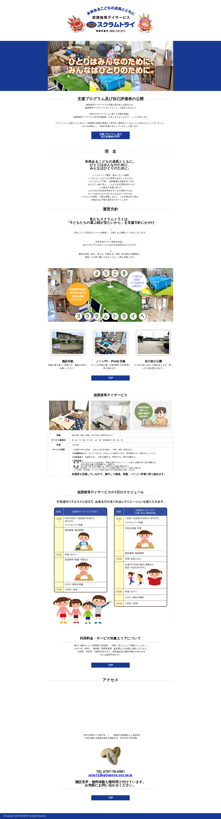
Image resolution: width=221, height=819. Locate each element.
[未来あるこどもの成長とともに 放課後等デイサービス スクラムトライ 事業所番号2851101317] (110, 7)
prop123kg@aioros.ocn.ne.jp (110, 775)
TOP (110, 377)
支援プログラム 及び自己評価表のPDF (110, 135)
